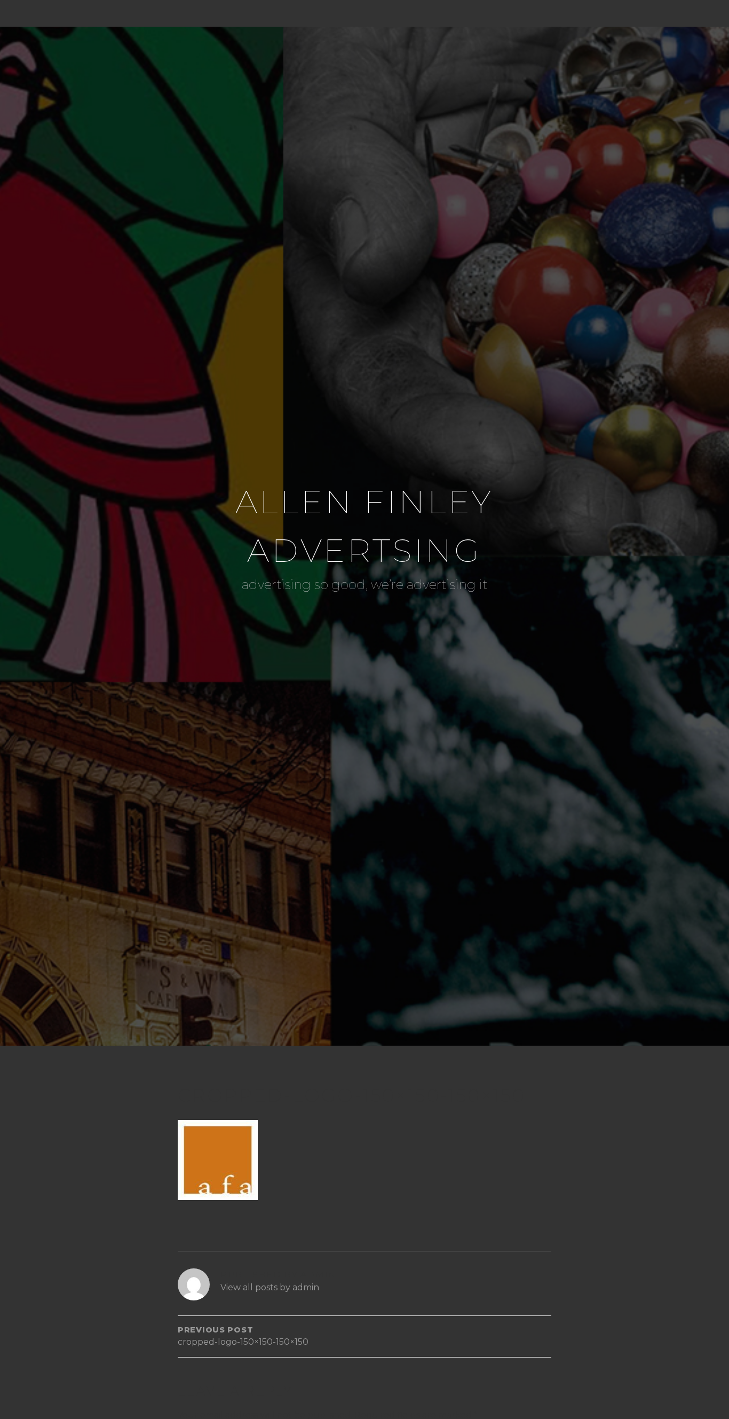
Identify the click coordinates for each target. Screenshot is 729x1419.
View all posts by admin (269, 1287)
